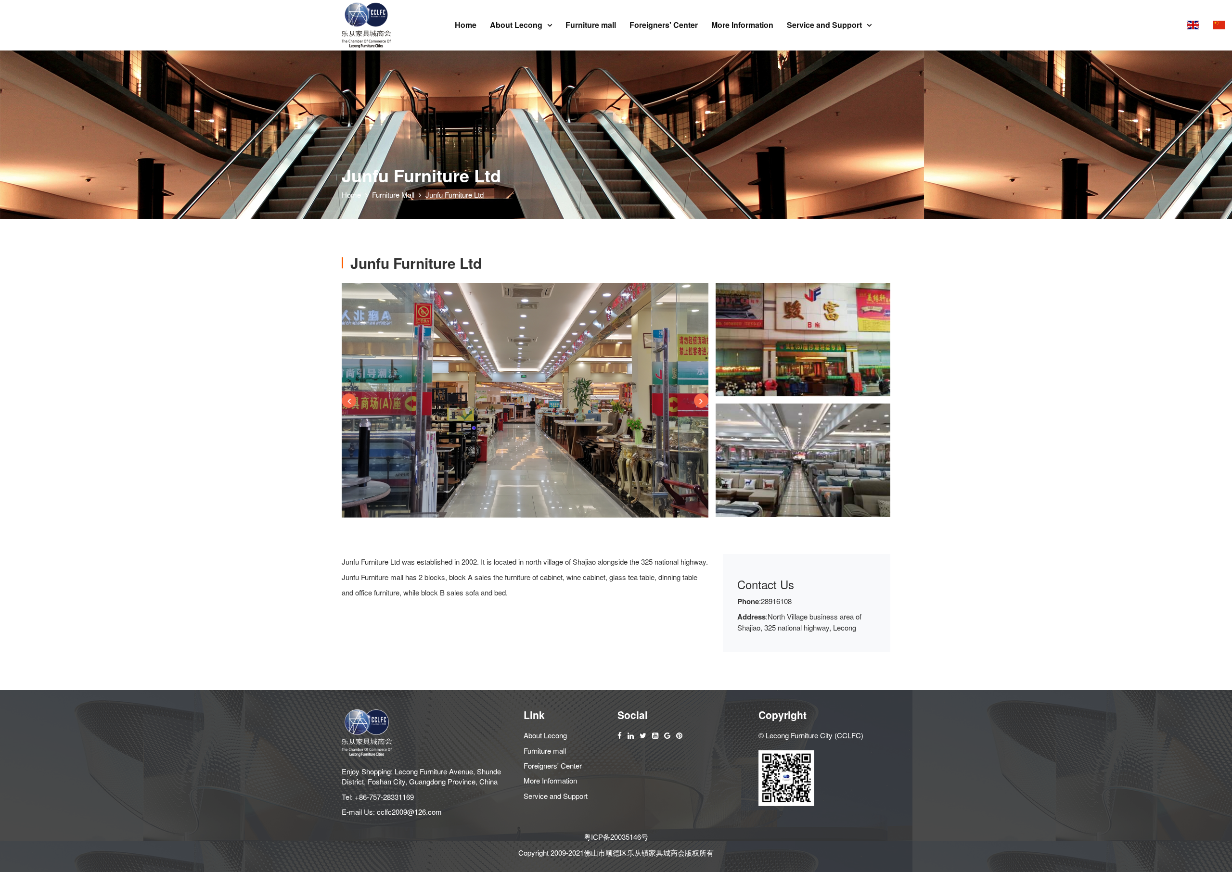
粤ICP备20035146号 (616, 837)
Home (465, 24)
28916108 (776, 601)
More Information (742, 24)
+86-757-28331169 (384, 797)
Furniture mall (590, 24)
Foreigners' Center (663, 24)
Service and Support (824, 24)
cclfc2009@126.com (409, 812)
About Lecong (516, 24)
